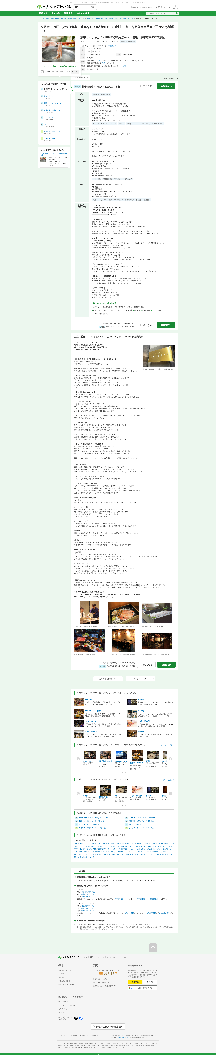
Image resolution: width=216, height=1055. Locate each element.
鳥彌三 (148, 761)
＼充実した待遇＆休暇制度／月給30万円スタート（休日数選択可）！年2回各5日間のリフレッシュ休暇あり (103, 703)
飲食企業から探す (64, 981)
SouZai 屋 (141, 711)
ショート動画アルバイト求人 (110, 1047)
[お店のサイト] (113, 46)
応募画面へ (166, 86)
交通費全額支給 (157, 124)
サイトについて (63, 1002)
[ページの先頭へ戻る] (153, 947)
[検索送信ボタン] (177, 13)
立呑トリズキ (87, 761)
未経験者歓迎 (105, 94)
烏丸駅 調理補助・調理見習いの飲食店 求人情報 (121, 854)
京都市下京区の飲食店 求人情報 (102, 843)
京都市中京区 (119, 899)
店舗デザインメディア (73, 1047)
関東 (85, 957)
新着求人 (43, 13)
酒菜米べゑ (88, 699)
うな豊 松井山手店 (144, 721)
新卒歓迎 (96, 94)
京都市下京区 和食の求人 (159, 843)
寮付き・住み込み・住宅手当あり (138, 124)
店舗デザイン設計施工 (112, 1043)
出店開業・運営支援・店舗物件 (86, 1043)
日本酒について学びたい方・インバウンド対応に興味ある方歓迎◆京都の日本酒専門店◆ (155, 703)
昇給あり (121, 124)
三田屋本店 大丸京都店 (105, 761)
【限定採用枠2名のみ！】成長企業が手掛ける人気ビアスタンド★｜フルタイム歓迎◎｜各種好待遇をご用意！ (103, 735)
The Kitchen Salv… (121, 761)
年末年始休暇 (107, 179)
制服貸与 (139, 200)
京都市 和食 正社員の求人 (157, 846)
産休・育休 (97, 179)
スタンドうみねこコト (92, 731)
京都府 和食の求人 (122, 843)
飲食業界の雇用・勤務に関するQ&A (105, 986)
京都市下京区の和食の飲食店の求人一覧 (121, 18)
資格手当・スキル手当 (109, 124)
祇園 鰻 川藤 (165, 796)
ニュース (61, 1005)
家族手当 (96, 124)
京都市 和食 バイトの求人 (107, 849)
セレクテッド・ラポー (92, 721)
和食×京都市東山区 (88, 897)
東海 (97, 957)
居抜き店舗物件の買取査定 (92, 1045)
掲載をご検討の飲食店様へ (109, 1026)
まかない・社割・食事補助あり (112, 200)
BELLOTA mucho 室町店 (93, 711)
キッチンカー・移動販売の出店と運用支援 (123, 1045)
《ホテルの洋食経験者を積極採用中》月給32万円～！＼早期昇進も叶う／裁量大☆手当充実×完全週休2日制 (103, 715)
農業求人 (90, 1047)
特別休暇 (117, 179)
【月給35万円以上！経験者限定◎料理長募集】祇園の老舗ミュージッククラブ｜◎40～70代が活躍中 (103, 725)
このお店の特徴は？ (79, 77)
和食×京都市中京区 (88, 892)
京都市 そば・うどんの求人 (106, 846)
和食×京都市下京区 (88, 894)
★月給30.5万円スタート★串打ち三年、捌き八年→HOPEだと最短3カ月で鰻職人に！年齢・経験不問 (155, 725)
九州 (102, 957)
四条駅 (129, 61)
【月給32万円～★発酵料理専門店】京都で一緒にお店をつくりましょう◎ (156, 735)
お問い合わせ (62, 1009)
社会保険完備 (129, 200)
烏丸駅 (98, 61)
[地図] (125, 66)
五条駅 (104, 63)
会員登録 (135, 982)
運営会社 (61, 1012)
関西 (47, 18)
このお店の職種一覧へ (108, 679)
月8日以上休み (127, 179)
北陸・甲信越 (122, 957)
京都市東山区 (154, 899)
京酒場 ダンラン (104, 797)
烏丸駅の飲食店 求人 (81, 843)
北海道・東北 (111, 957)
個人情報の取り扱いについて (79, 1036)
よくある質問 (71, 1005)
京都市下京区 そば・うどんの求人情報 (131, 846)
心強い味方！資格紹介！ (101, 982)
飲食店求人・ (135, 1043)
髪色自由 (147, 200)
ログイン (150, 982)
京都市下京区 (141, 899)
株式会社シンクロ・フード (122, 1037)
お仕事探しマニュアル (100, 979)
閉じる (74, 71)
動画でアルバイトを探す (66, 984)
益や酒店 (141, 699)
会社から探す (83, 13)
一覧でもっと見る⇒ (166, 745)
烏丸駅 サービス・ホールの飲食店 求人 (154, 854)
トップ (42, 18)
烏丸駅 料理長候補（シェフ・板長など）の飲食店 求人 (108, 852)
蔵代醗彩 (141, 731)
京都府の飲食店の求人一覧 (76, 18)
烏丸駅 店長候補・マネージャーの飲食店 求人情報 (148, 852)
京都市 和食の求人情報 (140, 843)
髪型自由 (96, 200)
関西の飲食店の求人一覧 (58, 18)
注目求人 (68, 13)
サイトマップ (94, 1036)
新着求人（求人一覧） (65, 970)
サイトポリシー (64, 1036)
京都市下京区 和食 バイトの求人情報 (132, 849)
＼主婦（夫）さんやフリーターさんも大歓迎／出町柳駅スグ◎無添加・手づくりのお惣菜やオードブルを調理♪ (155, 715)
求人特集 (56, 13)
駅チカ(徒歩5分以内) (128, 41)
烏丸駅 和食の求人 (154, 849)
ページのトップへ (140, 679)
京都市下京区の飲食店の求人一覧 (97, 18)
